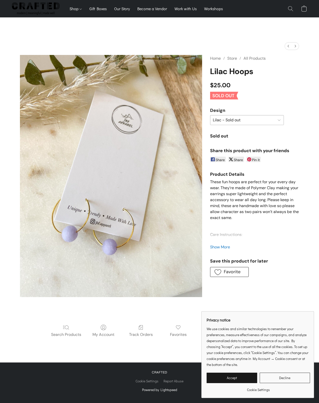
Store (232, 58)
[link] (258, 388)
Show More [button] (220, 247)
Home (215, 58)
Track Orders (141, 334)
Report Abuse (173, 381)
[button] (36, 8)
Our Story (122, 8)
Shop (75, 8)
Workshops (213, 8)
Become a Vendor (152, 8)
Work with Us (185, 8)
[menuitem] (288, 46)
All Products (254, 58)
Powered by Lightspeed (159, 389)
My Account (103, 334)
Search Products (66, 334)
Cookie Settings (147, 381)
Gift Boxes (98, 8)
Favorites (178, 334)
